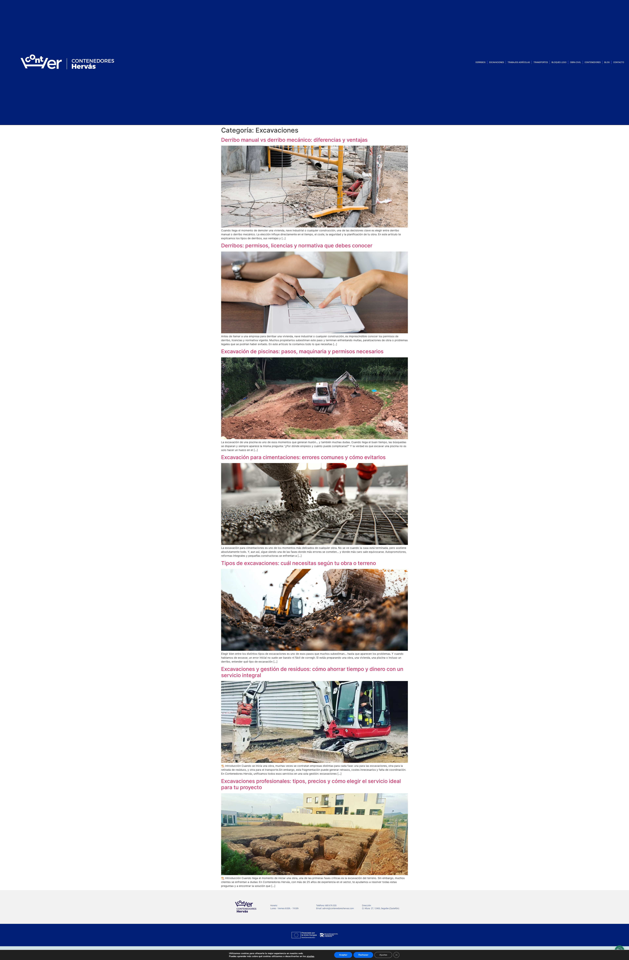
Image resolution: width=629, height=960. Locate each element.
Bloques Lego (559, 62)
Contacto (618, 62)
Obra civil (575, 62)
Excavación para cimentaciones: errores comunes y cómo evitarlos (303, 457)
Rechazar (363, 954)
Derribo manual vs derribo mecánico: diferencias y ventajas (294, 140)
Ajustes (383, 954)
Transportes (541, 62)
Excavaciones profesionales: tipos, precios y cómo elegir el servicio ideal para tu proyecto (311, 784)
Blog (607, 62)
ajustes (310, 956)
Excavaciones (496, 62)
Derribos (481, 62)
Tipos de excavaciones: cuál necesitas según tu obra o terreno (298, 563)
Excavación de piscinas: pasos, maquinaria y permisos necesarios (302, 351)
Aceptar (343, 954)
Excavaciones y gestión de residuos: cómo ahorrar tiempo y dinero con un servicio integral (312, 672)
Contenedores (593, 62)
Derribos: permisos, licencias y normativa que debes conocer (296, 245)
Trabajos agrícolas (519, 62)
